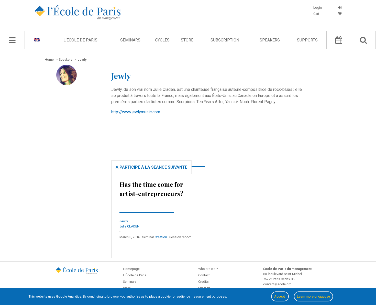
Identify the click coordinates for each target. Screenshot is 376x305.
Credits (203, 282)
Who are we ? (208, 269)
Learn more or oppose (313, 296)
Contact (204, 275)
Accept (280, 296)
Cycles (162, 40)
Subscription (225, 40)
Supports (307, 40)
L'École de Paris (80, 40)
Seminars (130, 40)
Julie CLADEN (129, 226)
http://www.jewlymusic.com (135, 112)
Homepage (131, 269)
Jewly (123, 221)
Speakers (270, 40)
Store (187, 40)
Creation (161, 237)
